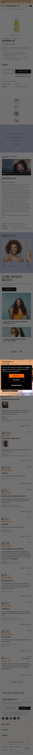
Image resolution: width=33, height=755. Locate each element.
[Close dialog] (30, 361)
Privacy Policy (18, 392)
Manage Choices (16, 385)
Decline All (16, 380)
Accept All (16, 376)
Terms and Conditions (25, 392)
